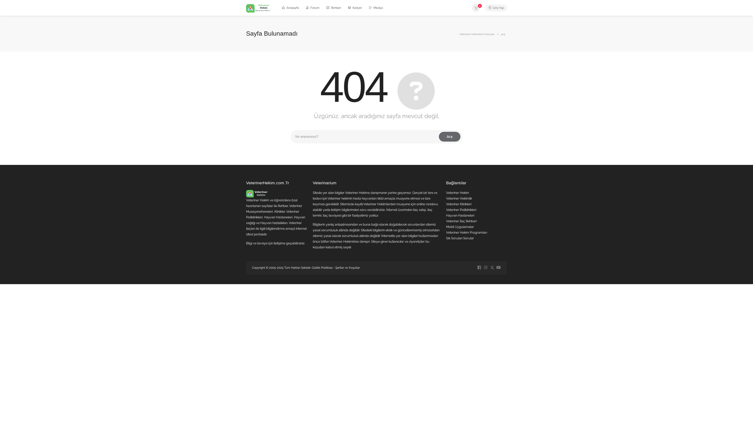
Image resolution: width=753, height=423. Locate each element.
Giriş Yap (498, 8)
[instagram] (485, 267)
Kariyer (357, 8)
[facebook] (479, 267)
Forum (314, 8)
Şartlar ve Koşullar (347, 267)
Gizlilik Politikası (322, 267)
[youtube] (498, 267)
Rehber (335, 8)
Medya (378, 8)
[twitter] (492, 267)
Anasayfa (292, 8)
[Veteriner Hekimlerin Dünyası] (259, 8)
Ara (450, 137)
